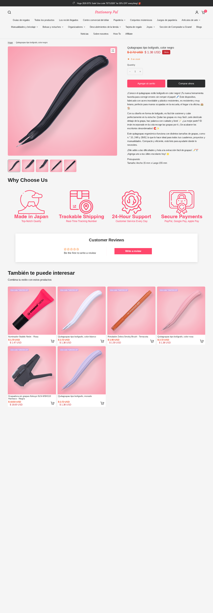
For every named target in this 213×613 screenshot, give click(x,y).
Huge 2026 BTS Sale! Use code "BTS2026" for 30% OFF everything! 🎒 (109, 3)
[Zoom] (113, 50)
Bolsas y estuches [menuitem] (52, 27)
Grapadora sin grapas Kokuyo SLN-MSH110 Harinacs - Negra (29, 397)
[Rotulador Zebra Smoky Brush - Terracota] (131, 311)
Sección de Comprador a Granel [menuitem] (176, 27)
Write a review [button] (133, 251)
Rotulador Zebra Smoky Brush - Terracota (128, 336)
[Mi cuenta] (197, 12)
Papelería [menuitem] (118, 20)
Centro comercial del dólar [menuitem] (96, 20)
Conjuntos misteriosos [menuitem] (141, 20)
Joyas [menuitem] (149, 27)
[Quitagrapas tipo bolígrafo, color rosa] (181, 311)
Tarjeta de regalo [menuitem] (134, 27)
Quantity (131, 65)
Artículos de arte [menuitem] (190, 20)
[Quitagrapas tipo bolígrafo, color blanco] (82, 311)
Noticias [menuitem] (85, 33)
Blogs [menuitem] (199, 27)
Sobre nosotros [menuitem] (101, 33)
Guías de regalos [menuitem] (21, 20)
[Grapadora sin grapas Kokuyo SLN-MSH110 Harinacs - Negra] (32, 370)
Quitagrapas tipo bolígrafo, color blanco (77, 336)
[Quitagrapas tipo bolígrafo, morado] (82, 370)
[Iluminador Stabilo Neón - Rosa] (32, 311)
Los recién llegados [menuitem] (68, 20)
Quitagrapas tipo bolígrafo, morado (75, 396)
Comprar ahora (186, 83)
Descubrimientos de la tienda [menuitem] (104, 27)
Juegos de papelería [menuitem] (167, 20)
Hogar (10, 42)
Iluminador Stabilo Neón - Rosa (23, 336)
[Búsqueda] (10, 12)
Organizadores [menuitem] (75, 27)
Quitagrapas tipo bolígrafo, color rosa (175, 336)
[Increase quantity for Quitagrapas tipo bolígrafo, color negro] (140, 71)
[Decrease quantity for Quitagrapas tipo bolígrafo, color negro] (129, 71)
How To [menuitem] (117, 33)
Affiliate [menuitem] (128, 33)
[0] (202, 12)
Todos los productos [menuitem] (44, 20)
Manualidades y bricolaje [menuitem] (23, 27)
